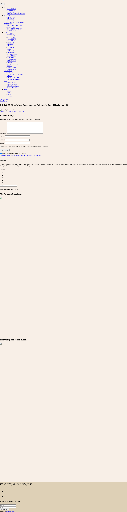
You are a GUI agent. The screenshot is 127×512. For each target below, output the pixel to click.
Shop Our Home (12, 84)
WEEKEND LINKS (13, 79)
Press (9, 94)
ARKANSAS (11, 35)
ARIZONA (10, 34)
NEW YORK (11, 56)
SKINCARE (11, 17)
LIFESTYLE (8, 71)
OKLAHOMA (11, 59)
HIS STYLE (11, 10)
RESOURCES (11, 30)
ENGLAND (11, 42)
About (5, 89)
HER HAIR (11, 20)
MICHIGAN (11, 52)
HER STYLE (11, 9)
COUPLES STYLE (13, 12)
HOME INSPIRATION (14, 29)
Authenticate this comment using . (14, 153)
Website (2, 143)
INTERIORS (8, 24)
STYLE (6, 7)
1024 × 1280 (20, 111)
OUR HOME (11, 27)
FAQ (8, 92)
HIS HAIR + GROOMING (15, 22)
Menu (2, 4)
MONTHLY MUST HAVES (16, 14)
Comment (3, 133)
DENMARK (11, 40)
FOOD (9, 76)
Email (2, 140)
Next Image (3, 101)
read (3, 169)
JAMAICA (10, 51)
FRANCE (10, 46)
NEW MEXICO (12, 54)
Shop (5, 81)
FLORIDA (10, 44)
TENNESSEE (11, 67)
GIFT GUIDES (12, 87)
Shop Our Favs (11, 82)
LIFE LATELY (12, 72)
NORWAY (10, 57)
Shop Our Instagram (13, 86)
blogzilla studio (10, 511)
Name (2, 136)
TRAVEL (7, 32)
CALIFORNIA (12, 37)
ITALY (9, 49)
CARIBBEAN (11, 39)
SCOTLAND (11, 61)
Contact (9, 96)
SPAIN (9, 62)
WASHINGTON (12, 69)
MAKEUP (10, 19)
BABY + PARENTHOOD (15, 74)
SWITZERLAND (12, 64)
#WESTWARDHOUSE (14, 25)
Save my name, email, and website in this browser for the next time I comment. (25, 147)
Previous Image (4, 99)
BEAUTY (7, 15)
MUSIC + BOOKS (13, 77)
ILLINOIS (10, 47)
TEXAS (9, 66)
